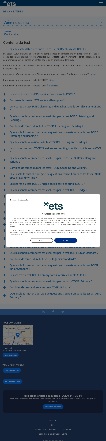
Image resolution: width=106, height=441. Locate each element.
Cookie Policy (28, 232)
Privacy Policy (14, 232)
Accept (66, 240)
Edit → (41, 240)
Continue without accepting (19, 200)
